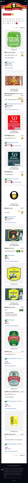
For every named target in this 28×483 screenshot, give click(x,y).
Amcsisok (9, 107)
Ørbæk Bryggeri (10, 255)
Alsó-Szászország (17, 145)
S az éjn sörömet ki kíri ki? (14, 465)
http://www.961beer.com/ (11, 222)
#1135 (22, 171)
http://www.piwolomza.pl (10, 365)
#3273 (22, 208)
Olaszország (10, 65)
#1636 (22, 434)
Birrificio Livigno (10, 62)
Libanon (9, 220)
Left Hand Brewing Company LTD (15, 103)
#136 (22, 135)
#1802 (22, 391)
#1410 (22, 95)
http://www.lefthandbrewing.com (12, 109)
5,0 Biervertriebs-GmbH (12, 142)
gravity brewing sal (11, 216)
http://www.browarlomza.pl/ (11, 451)
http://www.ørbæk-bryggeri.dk (12, 261)
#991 (22, 351)
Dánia (8, 258)
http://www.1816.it (9, 68)
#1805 (22, 307)
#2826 (22, 248)
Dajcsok (9, 145)
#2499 (22, 52)
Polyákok (9, 363)
